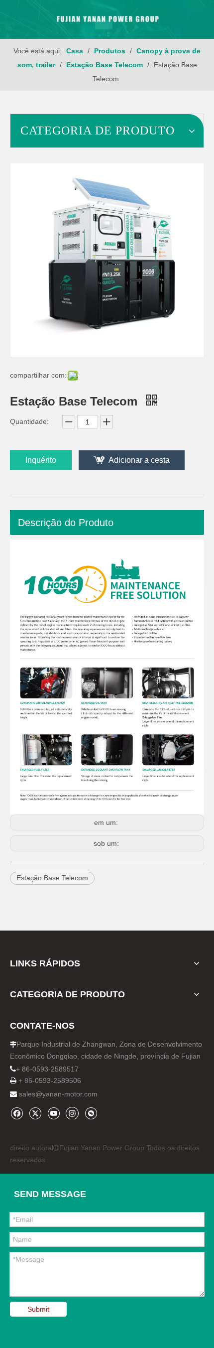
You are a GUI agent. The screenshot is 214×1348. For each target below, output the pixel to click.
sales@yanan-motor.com (58, 1094)
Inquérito (40, 460)
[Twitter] (35, 1113)
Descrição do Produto (65, 522)
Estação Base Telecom (52, 878)
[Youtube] (53, 1113)
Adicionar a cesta (139, 460)
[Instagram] (72, 1112)
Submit (38, 1309)
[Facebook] (16, 1113)
